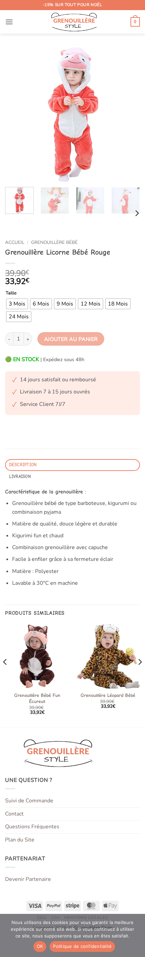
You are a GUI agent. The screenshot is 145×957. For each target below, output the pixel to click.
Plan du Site (19, 839)
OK (40, 946)
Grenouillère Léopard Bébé (108, 695)
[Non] (136, 937)
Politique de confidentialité (82, 946)
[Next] (129, 114)
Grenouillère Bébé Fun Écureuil (37, 698)
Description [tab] (23, 464)
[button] (9, 21)
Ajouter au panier (71, 339)
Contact (14, 814)
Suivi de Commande (29, 800)
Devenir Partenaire (28, 879)
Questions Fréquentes (32, 826)
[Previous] (16, 114)
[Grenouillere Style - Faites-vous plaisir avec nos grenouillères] (72, 22)
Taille (11, 293)
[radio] (17, 304)
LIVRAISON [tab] (20, 476)
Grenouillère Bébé (54, 242)
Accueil (14, 242)
